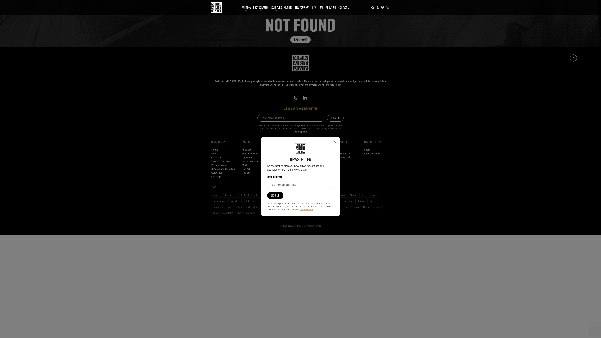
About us (331, 7)
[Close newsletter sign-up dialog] (334, 141)
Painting (246, 7)
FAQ (322, 7)
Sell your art (302, 7)
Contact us (344, 7)
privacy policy (306, 209)
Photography (260, 7)
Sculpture (276, 7)
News (315, 7)
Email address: (274, 176)
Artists (288, 7)
